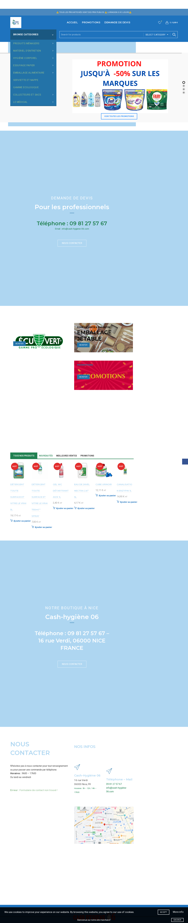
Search (174, 34)
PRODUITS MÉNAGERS (26, 43)
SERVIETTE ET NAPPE (25, 80)
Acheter (19, 344)
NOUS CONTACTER (72, 243)
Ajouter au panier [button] (22, 521)
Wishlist (161, 21)
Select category (156, 34)
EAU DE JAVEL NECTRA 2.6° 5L (82, 490)
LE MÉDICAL (20, 101)
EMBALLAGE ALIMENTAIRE (28, 72)
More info (178, 911)
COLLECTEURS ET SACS (27, 94)
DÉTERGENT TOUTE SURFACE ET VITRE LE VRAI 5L (18, 497)
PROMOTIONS (91, 22)
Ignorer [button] (177, 920)
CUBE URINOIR (103, 484)
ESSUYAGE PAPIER (24, 65)
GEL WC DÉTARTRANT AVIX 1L (61, 490)
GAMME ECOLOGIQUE (26, 87)
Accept (163, 912)
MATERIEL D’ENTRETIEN (27, 50)
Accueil (72, 22)
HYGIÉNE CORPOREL (25, 58)
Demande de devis (117, 22)
